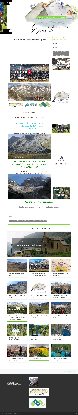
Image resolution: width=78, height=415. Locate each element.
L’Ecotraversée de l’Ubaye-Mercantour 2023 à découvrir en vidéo (38, 275)
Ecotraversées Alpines (8, 413)
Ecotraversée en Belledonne (38, 358)
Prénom (55, 43)
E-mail (55, 47)
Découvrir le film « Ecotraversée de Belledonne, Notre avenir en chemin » (17, 317)
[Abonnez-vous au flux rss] (76, 414)
